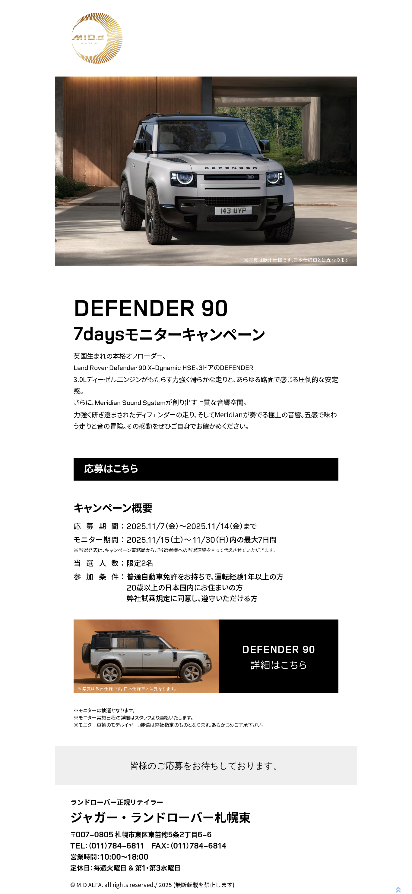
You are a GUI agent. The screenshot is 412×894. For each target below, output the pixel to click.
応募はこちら (111, 468)
